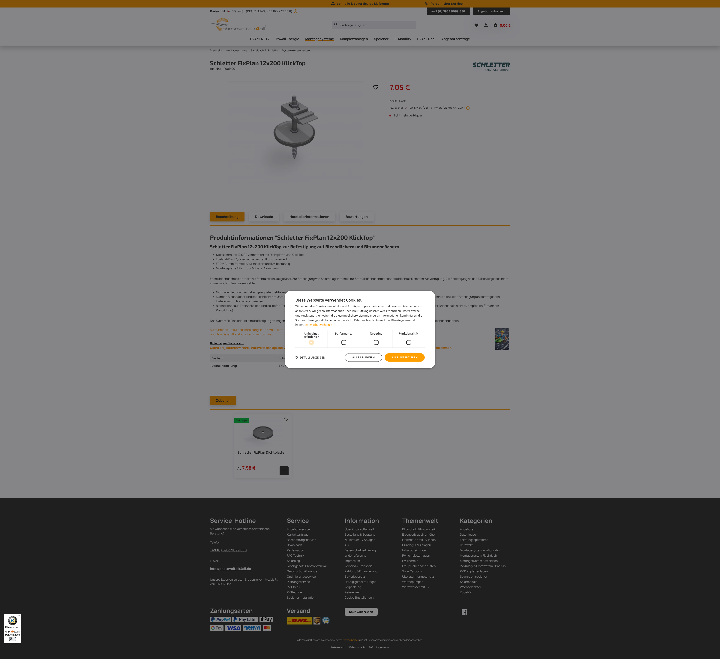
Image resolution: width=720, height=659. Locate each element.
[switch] (12, 639)
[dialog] (360, 329)
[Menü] (19, 616)
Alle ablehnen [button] (363, 357)
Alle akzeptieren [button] (405, 357)
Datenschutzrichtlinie (318, 324)
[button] (310, 357)
